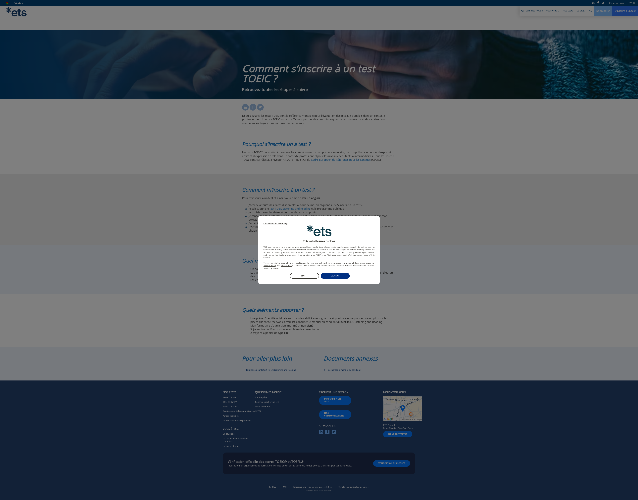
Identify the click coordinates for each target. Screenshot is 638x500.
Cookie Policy (287, 265)
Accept (335, 275)
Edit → (304, 275)
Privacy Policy (270, 265)
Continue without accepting (275, 223)
